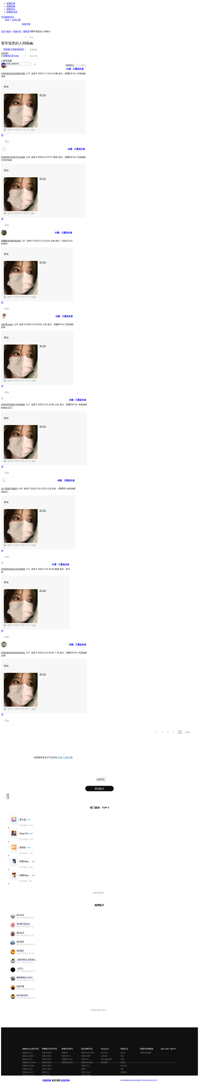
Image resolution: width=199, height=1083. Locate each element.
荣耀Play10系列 (87, 1062)
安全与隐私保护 (106, 1059)
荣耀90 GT (46, 1072)
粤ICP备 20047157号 (149, 1080)
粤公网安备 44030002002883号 (131, 1080)
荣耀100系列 (46, 1069)
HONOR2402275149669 (13, 569)
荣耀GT (84, 1069)
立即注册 (16, 20)
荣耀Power (85, 1059)
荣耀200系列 (46, 1065)
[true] (35, 64)
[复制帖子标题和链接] (13, 49)
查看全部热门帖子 (98, 1010)
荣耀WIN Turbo (67, 1059)
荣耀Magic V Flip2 (29, 1062)
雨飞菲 (43, 95)
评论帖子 (99, 788)
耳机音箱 (123, 1065)
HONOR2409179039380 (13, 404)
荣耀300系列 (46, 1062)
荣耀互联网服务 (145, 1052)
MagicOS (104, 1052)
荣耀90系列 (46, 1075)
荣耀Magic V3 (27, 1069)
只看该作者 (78, 69)
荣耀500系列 (46, 1056)
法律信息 (91, 1078)
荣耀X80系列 (86, 1056)
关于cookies (83, 1078)
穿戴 (122, 1059)
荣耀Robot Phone (87, 1052)
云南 (32, 129)
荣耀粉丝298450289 (11, 241)
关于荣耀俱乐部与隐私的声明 (68, 1078)
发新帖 (187, 732)
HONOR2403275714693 (13, 157)
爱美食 (26, 31)
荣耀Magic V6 (27, 1052)
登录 (7, 20)
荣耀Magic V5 (27, 1059)
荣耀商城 (10, 6)
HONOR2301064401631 (13, 653)
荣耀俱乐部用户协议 (50, 1078)
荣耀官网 (10, 3)
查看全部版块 (98, 893)
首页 (31, 31)
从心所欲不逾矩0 (9, 488)
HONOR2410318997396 (13, 73)
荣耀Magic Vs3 (27, 1072)
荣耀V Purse (85, 1072)
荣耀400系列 (46, 1059)
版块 (9, 31)
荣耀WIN (65, 1052)
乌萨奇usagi (7, 324)
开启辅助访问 (7, 17)
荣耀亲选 (10, 9)
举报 (6, 141)
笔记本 (122, 1052)
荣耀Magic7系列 (28, 1065)
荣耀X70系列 (86, 1075)
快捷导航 (26, 24)
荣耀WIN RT (66, 1056)
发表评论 (100, 779)
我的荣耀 (104, 1062)
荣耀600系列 (46, 1052)
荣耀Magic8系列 (28, 1056)
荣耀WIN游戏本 (67, 1062)
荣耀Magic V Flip (28, 1075)
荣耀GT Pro (85, 1065)
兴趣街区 (17, 31)
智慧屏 (122, 1062)
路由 (122, 1069)
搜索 (3, 64)
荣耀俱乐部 (11, 12)
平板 (122, 1056)
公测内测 (104, 1056)
